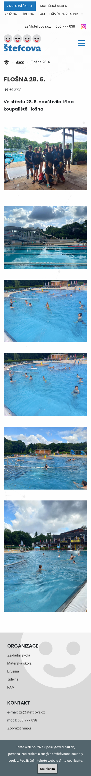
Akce (20, 62)
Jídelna (28, 14)
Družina (10, 14)
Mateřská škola (53, 6)
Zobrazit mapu (19, 728)
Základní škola (20, 6)
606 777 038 (65, 26)
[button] (81, 43)
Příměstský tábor (64, 14)
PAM (42, 14)
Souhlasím (47, 769)
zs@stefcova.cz (38, 26)
